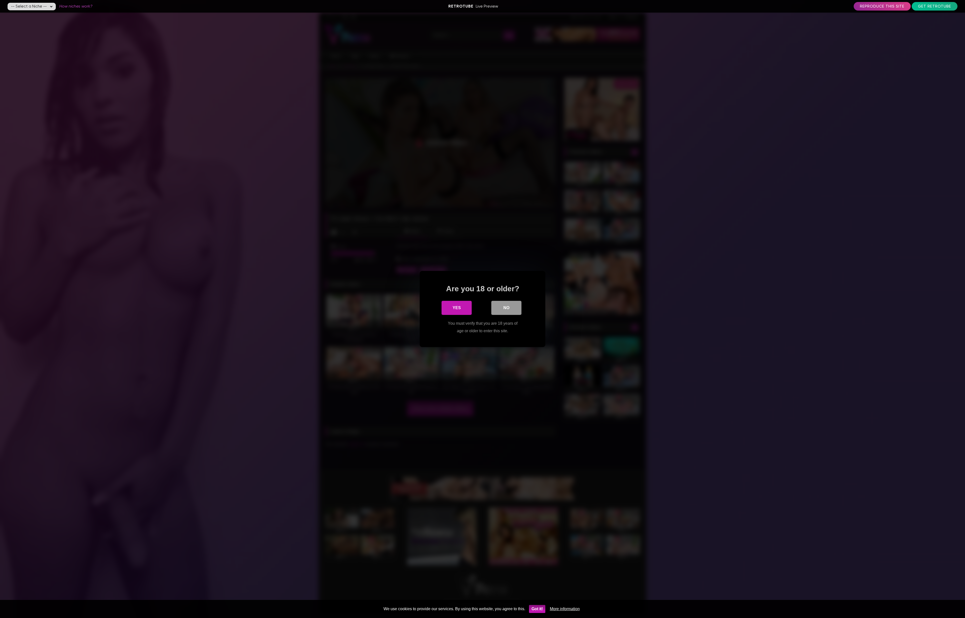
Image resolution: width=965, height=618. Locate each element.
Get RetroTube (934, 6)
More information (565, 609)
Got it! (537, 609)
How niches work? (75, 6)
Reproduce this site (882, 6)
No (506, 308)
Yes (457, 308)
